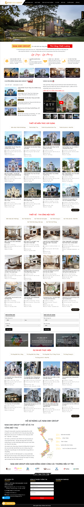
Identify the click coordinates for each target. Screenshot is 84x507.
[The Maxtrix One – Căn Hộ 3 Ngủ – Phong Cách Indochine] (51, 293)
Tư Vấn (57, 2)
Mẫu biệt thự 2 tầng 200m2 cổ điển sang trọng (31, 204)
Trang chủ (30, 2)
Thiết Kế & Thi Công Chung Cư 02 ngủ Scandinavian (70, 303)
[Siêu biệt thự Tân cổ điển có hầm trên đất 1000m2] (51, 373)
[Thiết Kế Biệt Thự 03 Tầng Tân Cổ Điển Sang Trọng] (11, 96)
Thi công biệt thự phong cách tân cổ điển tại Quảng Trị (32, 409)
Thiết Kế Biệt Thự (33, 132)
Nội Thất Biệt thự (26, 223)
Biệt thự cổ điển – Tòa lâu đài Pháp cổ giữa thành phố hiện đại (13, 179)
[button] (6, 26)
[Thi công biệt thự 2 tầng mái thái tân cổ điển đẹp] (13, 373)
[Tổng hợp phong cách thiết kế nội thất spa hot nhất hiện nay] (70, 267)
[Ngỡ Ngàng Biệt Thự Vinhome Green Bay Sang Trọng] (32, 267)
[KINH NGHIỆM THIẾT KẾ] (7, 66)
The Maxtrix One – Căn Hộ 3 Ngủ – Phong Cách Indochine (51, 303)
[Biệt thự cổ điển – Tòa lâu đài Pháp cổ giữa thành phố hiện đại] (13, 169)
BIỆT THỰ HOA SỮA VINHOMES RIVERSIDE (13, 247)
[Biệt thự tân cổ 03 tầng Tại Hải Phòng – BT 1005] (11, 116)
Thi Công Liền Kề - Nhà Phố (42, 362)
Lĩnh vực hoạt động (47, 2)
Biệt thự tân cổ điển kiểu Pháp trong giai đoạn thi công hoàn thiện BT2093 (50, 410)
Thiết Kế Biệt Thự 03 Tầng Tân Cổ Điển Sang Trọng (29, 93)
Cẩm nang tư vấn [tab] (18, 89)
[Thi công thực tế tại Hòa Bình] (13, 400)
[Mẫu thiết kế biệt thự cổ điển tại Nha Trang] (13, 195)
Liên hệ (77, 2)
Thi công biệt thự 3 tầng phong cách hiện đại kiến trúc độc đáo (32, 382)
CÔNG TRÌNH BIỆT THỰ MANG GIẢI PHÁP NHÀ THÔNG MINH (70, 247)
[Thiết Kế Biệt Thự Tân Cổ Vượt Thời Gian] (32, 169)
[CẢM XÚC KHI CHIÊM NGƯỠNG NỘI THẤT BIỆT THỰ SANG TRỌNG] (51, 237)
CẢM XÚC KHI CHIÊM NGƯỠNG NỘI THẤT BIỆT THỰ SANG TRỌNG (50, 248)
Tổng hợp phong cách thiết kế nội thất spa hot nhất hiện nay (70, 276)
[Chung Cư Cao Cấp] (57, 78)
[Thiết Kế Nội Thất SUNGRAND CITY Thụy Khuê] (32, 293)
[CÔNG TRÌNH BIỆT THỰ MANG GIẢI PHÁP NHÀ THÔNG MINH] (70, 237)
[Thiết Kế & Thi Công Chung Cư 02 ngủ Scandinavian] (70, 293)
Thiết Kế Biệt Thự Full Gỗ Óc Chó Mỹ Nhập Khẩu (13, 303)
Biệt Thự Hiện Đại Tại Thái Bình (51, 204)
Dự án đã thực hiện (42, 355)
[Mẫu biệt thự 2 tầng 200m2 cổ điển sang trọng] (32, 195)
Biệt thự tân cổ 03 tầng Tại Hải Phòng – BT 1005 (29, 113)
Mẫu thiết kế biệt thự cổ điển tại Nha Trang (13, 204)
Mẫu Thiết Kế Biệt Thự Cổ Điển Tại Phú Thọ (51, 179)
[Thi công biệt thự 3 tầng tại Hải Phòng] (70, 373)
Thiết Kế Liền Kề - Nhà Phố (66, 132)
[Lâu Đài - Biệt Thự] (42, 78)
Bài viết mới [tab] (8, 89)
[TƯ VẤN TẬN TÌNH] (64, 66)
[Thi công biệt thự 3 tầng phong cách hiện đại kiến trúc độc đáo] (32, 373)
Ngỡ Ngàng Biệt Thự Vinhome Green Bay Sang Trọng (31, 276)
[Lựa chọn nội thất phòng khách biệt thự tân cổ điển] (51, 267)
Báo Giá (63, 2)
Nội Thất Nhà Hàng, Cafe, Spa (35, 226)
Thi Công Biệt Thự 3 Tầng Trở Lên (51, 359)
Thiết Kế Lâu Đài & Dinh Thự (48, 132)
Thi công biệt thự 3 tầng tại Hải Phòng (70, 382)
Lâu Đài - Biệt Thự (42, 81)
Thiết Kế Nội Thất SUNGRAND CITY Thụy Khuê (31, 303)
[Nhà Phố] (26, 78)
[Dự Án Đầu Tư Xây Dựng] (11, 78)
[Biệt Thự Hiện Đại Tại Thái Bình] (51, 195)
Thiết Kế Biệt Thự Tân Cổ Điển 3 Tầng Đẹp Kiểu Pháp (70, 152)
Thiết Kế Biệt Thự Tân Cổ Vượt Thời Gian (32, 179)
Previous (43, 107)
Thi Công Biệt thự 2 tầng (33, 359)
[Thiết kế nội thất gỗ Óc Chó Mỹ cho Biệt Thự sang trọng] (13, 267)
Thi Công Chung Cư (68, 359)
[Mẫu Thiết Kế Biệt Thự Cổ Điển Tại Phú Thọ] (51, 169)
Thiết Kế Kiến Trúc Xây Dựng (42, 128)
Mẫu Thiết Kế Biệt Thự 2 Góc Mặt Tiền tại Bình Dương (70, 179)
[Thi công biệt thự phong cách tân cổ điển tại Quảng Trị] (32, 400)
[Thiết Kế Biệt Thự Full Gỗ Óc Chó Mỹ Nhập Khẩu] (13, 293)
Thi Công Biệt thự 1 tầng (17, 359)
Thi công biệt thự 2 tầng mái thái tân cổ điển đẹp (13, 382)
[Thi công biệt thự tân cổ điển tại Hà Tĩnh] (70, 400)
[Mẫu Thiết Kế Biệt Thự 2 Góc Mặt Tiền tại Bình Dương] (70, 169)
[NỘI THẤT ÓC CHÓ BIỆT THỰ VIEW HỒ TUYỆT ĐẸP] (32, 237)
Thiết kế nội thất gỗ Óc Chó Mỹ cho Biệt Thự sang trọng (12, 276)
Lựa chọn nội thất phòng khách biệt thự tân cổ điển (51, 276)
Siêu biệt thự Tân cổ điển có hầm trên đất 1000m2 (51, 382)
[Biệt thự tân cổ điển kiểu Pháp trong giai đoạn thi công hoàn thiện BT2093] (51, 400)
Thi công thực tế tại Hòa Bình (12, 408)
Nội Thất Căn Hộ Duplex (40, 223)
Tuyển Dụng (70, 2)
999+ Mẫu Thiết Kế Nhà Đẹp (18, 132)
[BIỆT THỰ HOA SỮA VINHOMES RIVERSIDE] (13, 237)
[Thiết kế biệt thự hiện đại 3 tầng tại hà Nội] (11, 106)
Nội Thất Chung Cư (55, 223)
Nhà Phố (26, 81)
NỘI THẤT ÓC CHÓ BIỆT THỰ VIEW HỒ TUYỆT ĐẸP (31, 247)
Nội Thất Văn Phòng (51, 226)
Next (77, 107)
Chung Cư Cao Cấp (57, 81)
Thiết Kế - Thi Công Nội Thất (42, 219)
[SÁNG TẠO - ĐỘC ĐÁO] (45, 66)
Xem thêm (74, 214)
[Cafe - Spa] (72, 78)
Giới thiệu (37, 2)
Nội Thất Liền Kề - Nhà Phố (71, 223)
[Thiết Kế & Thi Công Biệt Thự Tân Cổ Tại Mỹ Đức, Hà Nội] (70, 195)
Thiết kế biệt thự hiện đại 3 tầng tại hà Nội (29, 102)
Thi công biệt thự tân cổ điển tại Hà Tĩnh (70, 409)
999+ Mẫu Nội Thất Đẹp (12, 223)
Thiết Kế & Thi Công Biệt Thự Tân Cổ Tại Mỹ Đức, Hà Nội (69, 204)
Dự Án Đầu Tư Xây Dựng (11, 81)
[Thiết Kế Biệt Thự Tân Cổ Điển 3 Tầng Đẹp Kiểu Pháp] (70, 143)
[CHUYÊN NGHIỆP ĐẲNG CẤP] (26, 66)
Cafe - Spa (73, 81)
